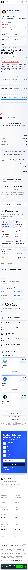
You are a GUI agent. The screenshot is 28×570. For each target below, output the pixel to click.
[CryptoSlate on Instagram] (23, 485)
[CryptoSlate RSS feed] (3, 489)
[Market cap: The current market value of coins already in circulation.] (7, 33)
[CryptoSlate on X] (3, 485)
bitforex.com (17, 291)
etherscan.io (17, 295)
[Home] (3, 7)
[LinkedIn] (18, 299)
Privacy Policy (13, 545)
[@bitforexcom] (14, 299)
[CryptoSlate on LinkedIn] (19, 485)
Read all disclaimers (17, 560)
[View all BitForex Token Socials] (22, 299)
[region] (14, 202)
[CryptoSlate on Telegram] (15, 485)
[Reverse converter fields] (14, 258)
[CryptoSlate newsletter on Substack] (11, 485)
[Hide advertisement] (25, 566)
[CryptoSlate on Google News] (7, 485)
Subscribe (14, 464)
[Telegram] (16, 299)
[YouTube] (20, 299)
